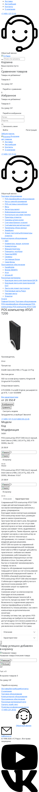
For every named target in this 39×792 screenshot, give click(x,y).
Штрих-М (9, 275)
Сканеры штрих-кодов (14, 220)
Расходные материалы (10, 278)
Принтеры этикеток (13, 217)
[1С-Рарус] (6, 55)
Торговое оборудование (11, 196)
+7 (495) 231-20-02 (8, 709)
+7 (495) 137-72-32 (8, 13)
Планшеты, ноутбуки (13, 251)
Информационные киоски (16, 212)
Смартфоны (10, 262)
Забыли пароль (8, 133)
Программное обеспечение (13, 264)
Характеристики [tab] (22, 499)
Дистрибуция (10, 4)
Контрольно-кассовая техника (18, 214)
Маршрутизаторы (12, 249)
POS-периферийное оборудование (19, 199)
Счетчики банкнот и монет (16, 222)
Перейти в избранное (12, 113)
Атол (7, 272)
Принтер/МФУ (11, 254)
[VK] (19, 781)
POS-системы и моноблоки (16, 204)
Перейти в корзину (9, 685)
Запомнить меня (10, 126)
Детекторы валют (12, 209)
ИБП (6, 241)
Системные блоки (12, 259)
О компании (10, 9)
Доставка (9, 1)
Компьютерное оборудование (14, 238)
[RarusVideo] (19, 757)
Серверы (8, 256)
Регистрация (31, 130)
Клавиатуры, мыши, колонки (17, 243)
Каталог (12, 301)
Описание (8, 632)
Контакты (9, 6)
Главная (4, 301)
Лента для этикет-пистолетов (17, 288)
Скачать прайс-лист (9, 704)
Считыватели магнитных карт (17, 225)
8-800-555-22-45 (22, 419)
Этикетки (8, 296)
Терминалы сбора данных (16, 228)
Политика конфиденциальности (15, 707)
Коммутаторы (11, 246)
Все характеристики (9, 397)
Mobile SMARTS (11, 270)
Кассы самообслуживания (16, 201)
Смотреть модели (10, 411)
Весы (7, 207)
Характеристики (10, 638)
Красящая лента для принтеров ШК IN (21, 280)
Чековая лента (11, 293)
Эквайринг (9, 230)
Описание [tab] (7, 499)
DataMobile (9, 267)
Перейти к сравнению (12, 89)
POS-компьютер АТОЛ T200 (24, 306)
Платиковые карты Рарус (15, 291)
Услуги (4, 299)
